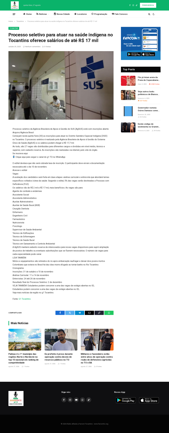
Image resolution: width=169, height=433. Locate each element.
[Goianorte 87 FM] (15, 5)
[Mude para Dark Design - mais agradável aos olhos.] (153, 14)
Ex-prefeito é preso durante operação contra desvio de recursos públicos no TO (59, 357)
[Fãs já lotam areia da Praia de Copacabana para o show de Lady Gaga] (128, 81)
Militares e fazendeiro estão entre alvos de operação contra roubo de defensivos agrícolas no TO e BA (97, 358)
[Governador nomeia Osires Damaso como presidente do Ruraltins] (128, 111)
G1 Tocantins (25, 299)
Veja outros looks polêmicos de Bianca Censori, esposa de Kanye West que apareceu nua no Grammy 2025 (148, 93)
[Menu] (14, 14)
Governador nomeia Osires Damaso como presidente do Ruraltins (149, 109)
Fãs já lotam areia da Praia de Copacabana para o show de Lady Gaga (148, 79)
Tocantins (14, 28)
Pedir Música (148, 5)
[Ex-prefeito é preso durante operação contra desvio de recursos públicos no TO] (61, 340)
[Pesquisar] (149, 14)
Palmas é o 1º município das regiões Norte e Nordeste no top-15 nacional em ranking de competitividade (23, 358)
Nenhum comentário (32, 47)
